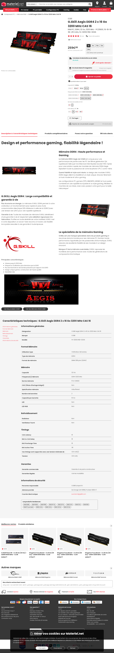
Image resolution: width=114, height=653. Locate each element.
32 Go (74, 372)
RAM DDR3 (43, 504)
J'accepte (42, 648)
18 (72, 439)
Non (73, 385)
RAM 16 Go (70, 504)
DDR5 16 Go (48, 507)
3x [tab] (88, 46)
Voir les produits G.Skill (12, 309)
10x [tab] (97, 46)
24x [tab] (88, 49)
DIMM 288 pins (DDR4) (79, 360)
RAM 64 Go (52, 504)
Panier (111, 6)
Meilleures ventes (8, 524)
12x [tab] (102, 46)
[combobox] (32, 4)
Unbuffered (75, 389)
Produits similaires (26, 524)
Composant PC (9, 14)
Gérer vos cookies (92, 622)
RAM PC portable (28, 507)
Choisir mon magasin (105, 68)
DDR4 (73, 356)
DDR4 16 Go (67, 507)
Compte (104, 6)
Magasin (97, 6)
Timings (5, 336)
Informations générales (10, 326)
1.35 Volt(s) (75, 452)
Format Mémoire (8, 329)
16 (72, 435)
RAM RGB (86, 504)
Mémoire (5, 331)
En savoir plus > (18, 642)
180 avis (82, 36)
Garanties (6, 338)
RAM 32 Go (61, 504)
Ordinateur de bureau (79, 352)
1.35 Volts (75, 456)
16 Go (73, 398)
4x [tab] (93, 46)
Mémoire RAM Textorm (98, 577)
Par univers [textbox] (31, 4)
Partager (75, 118)
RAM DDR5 (26, 504)
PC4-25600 (75, 381)
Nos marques (91, 613)
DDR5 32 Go (39, 507)
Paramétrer (58, 648)
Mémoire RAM (22, 14)
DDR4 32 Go (57, 507)
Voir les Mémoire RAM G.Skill (35, 309)
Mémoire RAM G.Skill (14, 577)
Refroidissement (8, 333)
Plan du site (90, 611)
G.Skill (70, 18)
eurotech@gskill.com (79, 494)
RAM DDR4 (35, 504)
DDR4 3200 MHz (77, 377)
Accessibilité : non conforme (96, 624)
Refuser (73, 648)
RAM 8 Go (78, 504)
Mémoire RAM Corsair (71, 577)
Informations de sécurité (10, 340)
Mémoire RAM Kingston (42, 577)
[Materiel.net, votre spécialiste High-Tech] (12, 4)
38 (72, 447)
